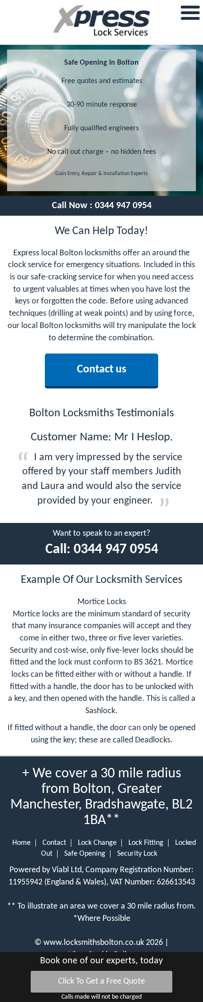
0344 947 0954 (123, 206)
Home (21, 843)
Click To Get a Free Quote (101, 981)
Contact (54, 843)
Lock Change (97, 843)
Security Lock (137, 854)
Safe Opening (84, 854)
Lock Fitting (145, 843)
